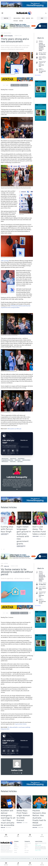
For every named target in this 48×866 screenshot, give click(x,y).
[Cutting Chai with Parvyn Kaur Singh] (8, 518)
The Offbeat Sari (42, 54)
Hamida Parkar (36, 536)
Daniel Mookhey (21, 458)
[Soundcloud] (40, 858)
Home (2, 33)
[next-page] (3, 549)
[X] (44, 858)
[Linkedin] (16, 488)
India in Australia (7, 33)
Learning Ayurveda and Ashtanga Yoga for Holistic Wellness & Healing (42, 47)
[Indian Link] (24, 13)
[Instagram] (35, 858)
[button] (45, 13)
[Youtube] (46, 858)
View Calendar (38, 75)
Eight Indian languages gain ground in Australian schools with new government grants (40, 847)
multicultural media (26, 460)
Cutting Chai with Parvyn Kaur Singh (7, 529)
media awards (17, 460)
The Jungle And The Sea (42, 71)
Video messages (5, 260)
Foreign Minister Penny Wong (7, 460)
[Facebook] (33, 858)
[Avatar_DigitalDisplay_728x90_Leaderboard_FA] (17, 79)
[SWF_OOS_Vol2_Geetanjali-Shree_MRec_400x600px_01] (40, 88)
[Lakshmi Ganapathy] (2, 36)
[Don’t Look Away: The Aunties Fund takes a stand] (40, 518)
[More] (30, 85)
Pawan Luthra (12, 461)
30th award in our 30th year (14, 428)
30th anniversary (5, 458)
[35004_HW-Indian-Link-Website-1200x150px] (24, 4)
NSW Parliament (5, 461)
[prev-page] (1, 549)
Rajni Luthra (20, 461)
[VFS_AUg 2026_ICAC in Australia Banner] (24, 26)
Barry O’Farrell (13, 458)
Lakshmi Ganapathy (8, 35)
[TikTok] (42, 858)
